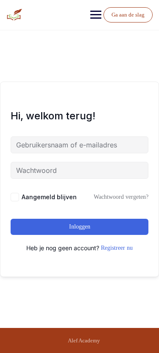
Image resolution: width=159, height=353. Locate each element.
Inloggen (79, 226)
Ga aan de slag (128, 14)
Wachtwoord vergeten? (121, 197)
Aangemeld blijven (49, 197)
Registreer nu (117, 248)
